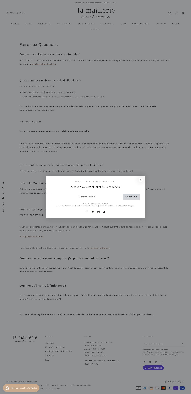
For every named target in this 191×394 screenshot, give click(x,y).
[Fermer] (141, 180)
